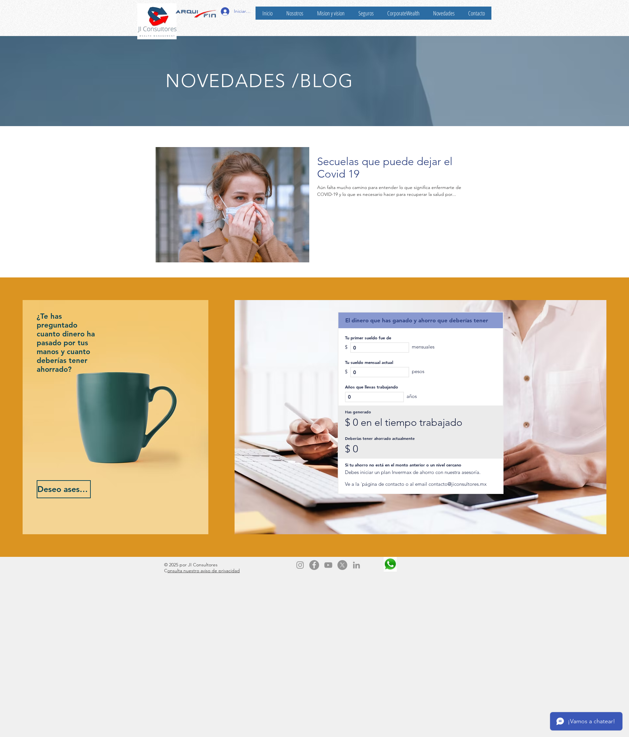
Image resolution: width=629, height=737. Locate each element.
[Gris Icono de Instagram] (300, 565)
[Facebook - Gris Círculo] (314, 565)
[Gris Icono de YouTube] (328, 565)
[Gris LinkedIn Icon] (356, 565)
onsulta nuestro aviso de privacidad (203, 571)
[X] (342, 565)
